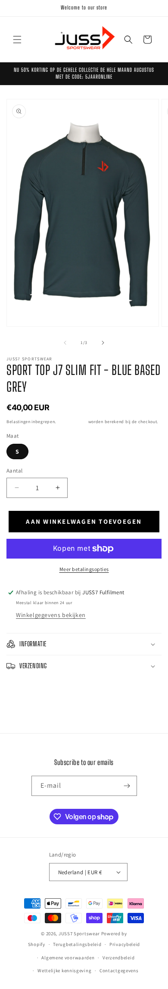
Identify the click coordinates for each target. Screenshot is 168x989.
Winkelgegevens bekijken (51, 615)
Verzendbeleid (118, 958)
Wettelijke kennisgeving (64, 971)
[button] (17, 39)
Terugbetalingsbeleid (77, 944)
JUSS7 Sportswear (79, 934)
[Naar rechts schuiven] (102, 342)
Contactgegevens (119, 971)
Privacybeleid (124, 944)
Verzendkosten (72, 421)
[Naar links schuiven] (65, 342)
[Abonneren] (127, 786)
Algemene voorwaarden (67, 958)
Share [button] (23, 692)
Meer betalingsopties (84, 569)
